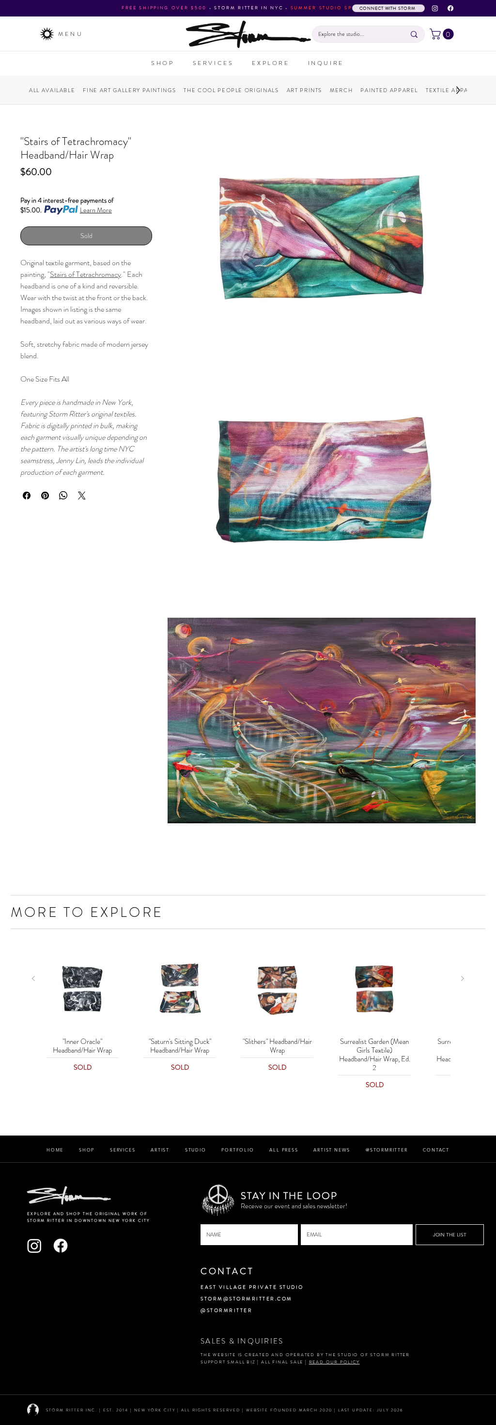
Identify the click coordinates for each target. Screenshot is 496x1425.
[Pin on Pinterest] (45, 495)
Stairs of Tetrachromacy (85, 274)
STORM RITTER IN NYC (248, 8)
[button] (443, 34)
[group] (248, 1019)
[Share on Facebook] (26, 495)
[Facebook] (450, 8)
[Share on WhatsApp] (63, 495)
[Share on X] (82, 495)
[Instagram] (435, 8)
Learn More (96, 210)
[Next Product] (462, 978)
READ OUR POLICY (334, 1362)
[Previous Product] (33, 978)
